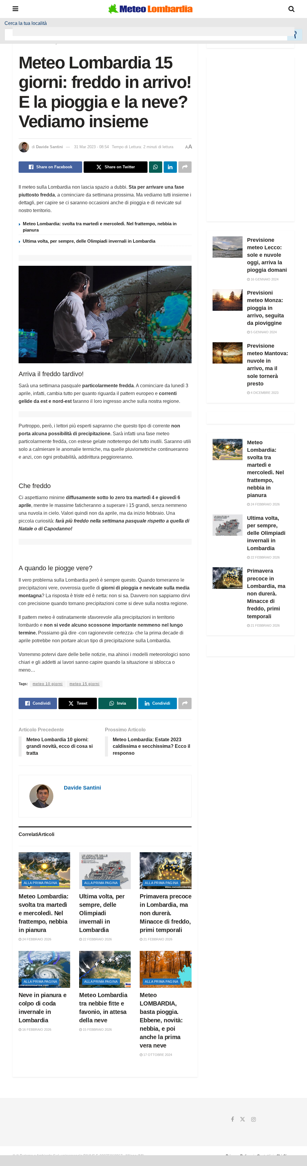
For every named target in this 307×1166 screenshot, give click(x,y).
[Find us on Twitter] (242, 1120)
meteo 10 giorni (48, 684)
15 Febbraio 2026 (97, 1029)
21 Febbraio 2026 (157, 939)
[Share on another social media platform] (185, 167)
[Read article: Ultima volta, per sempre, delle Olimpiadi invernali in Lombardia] (105, 870)
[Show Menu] (15, 9)
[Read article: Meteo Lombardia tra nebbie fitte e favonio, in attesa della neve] (105, 969)
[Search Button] (291, 9)
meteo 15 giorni (85, 684)
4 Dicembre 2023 (264, 392)
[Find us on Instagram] (253, 1120)
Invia (294, 34)
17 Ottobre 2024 (157, 1055)
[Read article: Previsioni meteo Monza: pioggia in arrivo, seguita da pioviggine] (228, 300)
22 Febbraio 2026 (97, 939)
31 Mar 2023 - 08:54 (91, 147)
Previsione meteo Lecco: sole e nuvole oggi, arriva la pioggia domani (267, 255)
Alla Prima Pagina (40, 883)
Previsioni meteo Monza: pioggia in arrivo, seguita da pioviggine (265, 308)
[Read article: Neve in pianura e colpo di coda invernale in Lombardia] (44, 969)
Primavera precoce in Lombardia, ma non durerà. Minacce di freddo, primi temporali (165, 913)
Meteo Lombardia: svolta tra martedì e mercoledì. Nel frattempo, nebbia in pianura (44, 913)
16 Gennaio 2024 (264, 279)
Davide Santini (49, 147)
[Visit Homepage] (150, 9)
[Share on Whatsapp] (155, 167)
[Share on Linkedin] (170, 167)
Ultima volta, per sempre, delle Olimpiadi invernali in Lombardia (89, 241)
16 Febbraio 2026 (36, 1029)
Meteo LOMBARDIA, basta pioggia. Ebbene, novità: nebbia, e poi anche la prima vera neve (161, 1020)
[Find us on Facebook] (232, 1120)
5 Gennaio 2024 (263, 332)
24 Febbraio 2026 (36, 939)
